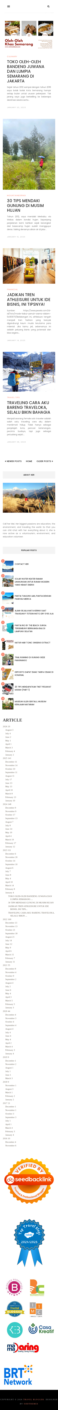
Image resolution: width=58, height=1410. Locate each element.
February (10, 751)
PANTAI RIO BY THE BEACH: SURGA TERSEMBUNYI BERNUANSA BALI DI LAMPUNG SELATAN (30, 628)
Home (29, 461)
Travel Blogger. (34, 1400)
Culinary (12, 56)
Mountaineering (16, 195)
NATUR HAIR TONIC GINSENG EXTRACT (32, 642)
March (9, 747)
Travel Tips (13, 397)
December (11, 762)
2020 (6, 1011)
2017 (6, 1103)
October (10, 769)
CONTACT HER (22, 564)
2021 (6, 965)
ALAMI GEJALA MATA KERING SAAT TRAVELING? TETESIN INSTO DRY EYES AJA (34, 612)
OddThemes (31, 1404)
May (8, 740)
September (11, 772)
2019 (6, 1057)
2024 (7, 804)
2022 (7, 919)
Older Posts (44, 461)
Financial (12, 289)
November (11, 765)
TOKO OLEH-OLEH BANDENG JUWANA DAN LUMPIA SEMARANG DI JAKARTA (25, 71)
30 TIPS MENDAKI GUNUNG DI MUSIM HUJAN (25, 205)
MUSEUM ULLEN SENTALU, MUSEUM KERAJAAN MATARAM (30, 703)
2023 (7, 850)
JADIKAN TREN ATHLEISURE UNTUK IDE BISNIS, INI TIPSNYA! (28, 299)
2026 (6, 726)
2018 (6, 1082)
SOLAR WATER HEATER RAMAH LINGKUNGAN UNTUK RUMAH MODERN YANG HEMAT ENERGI (32, 581)
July (8, 733)
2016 (6, 1138)
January (9, 755)
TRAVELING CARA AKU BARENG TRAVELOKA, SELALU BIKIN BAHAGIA (28, 407)
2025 (7, 758)
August (9, 730)
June (8, 737)
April (8, 744)
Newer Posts (14, 461)
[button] (8, 6)
